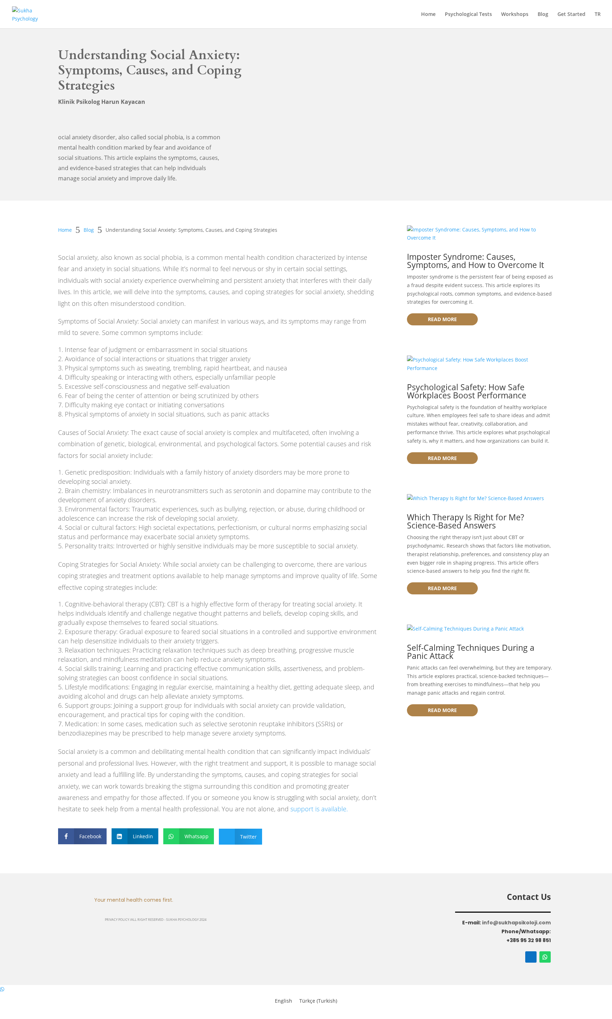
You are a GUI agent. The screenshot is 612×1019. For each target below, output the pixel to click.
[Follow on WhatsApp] (545, 957)
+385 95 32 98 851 (528, 940)
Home (428, 14)
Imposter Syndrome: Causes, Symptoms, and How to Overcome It (475, 260)
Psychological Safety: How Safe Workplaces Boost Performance (466, 391)
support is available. (319, 809)
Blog (543, 14)
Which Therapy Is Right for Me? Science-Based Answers (465, 521)
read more (442, 319)
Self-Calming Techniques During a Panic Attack (470, 651)
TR (598, 14)
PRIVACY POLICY (117, 919)
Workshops (514, 14)
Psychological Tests (468, 14)
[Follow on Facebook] (531, 957)
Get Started (571, 14)
